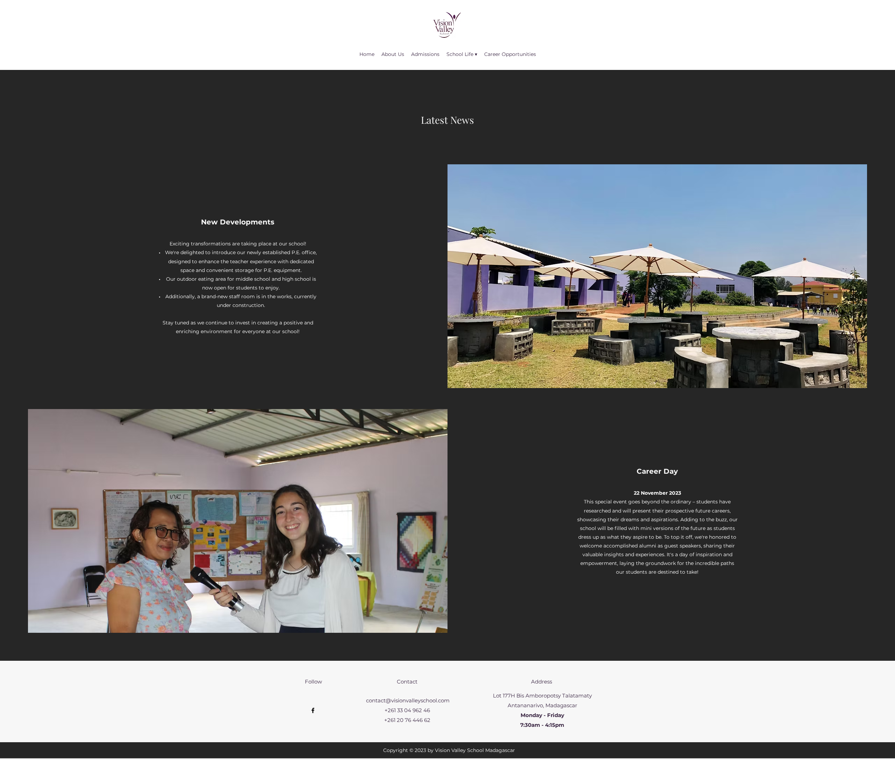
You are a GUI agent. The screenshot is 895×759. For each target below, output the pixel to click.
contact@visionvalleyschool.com (408, 700)
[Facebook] (312, 710)
